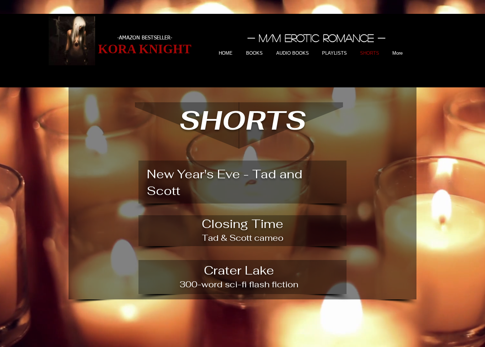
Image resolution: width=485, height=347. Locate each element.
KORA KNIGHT (144, 49)
